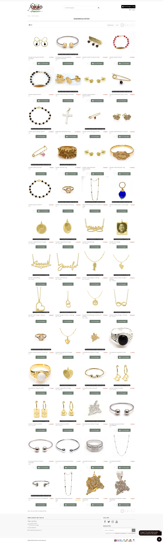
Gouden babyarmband (115, 57)
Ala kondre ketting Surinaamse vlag (63, 499)
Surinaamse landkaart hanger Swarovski (90, 499)
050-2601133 (32, 527)
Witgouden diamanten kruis (63, 131)
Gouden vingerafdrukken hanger (37, 242)
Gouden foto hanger (114, 242)
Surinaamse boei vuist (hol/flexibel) (38, 498)
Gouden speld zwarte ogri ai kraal (118, 94)
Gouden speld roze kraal (35, 167)
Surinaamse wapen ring (88, 461)
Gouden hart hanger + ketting (36, 315)
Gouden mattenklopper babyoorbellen (88, 95)
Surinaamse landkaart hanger (90, 352)
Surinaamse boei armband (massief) (35, 461)
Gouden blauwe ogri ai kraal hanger (119, 204)
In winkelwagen (44, 63)
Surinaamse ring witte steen (36, 388)
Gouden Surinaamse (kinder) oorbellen (36, 57)
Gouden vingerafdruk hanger (63, 242)
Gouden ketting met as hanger (63, 352)
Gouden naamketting (88, 242)
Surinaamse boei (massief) (89, 388)
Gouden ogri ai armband (35, 204)
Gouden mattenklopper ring (117, 167)
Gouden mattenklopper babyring (64, 204)
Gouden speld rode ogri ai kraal (90, 131)
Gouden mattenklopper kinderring (37, 352)
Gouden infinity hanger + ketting (118, 315)
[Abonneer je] (133, 530)
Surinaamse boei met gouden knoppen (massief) (63, 57)
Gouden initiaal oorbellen (116, 388)
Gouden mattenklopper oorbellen (64, 94)
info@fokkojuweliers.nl (35, 530)
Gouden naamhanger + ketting (90, 278)
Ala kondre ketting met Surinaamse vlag (92, 205)
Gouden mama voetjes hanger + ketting (118, 278)
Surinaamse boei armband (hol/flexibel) (116, 424)
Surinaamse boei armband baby (64, 461)
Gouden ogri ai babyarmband (36, 131)
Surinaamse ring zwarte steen (117, 352)
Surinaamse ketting (114, 461)
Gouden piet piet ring (61, 167)
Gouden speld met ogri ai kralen (91, 57)
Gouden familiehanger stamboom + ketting (92, 315)
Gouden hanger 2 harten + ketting (64, 315)
